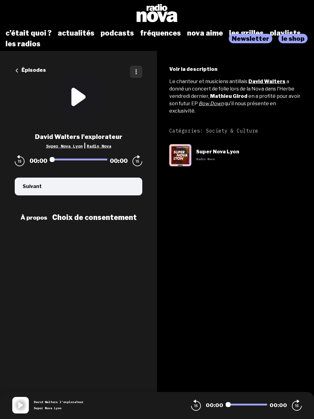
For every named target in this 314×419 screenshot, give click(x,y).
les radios (23, 44)
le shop (292, 38)
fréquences (160, 33)
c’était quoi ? (29, 33)
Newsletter (250, 38)
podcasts (117, 33)
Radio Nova (99, 146)
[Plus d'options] (136, 72)
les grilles (246, 33)
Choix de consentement (94, 217)
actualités (76, 33)
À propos (34, 217)
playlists (285, 33)
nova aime (205, 33)
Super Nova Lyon (64, 146)
